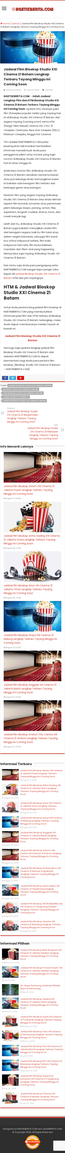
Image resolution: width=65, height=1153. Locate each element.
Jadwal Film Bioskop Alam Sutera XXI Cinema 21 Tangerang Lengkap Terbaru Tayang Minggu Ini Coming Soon (40, 890)
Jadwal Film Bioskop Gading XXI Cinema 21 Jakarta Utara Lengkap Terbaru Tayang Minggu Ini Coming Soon (39, 1003)
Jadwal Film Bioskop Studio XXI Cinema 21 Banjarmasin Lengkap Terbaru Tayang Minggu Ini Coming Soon (22, 415)
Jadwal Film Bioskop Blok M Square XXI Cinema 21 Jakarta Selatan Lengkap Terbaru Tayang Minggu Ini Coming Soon (41, 954)
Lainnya (16, 23)
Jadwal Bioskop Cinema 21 (16, 397)
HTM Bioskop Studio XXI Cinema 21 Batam (22, 393)
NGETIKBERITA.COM (27, 1128)
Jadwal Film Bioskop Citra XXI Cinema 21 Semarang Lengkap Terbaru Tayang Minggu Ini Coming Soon (41, 1034)
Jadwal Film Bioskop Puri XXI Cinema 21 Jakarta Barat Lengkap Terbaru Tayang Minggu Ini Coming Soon (41, 1049)
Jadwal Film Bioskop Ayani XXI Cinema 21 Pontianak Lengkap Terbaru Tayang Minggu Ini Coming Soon (41, 1019)
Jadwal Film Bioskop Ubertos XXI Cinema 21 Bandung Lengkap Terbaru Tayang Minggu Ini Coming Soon (40, 924)
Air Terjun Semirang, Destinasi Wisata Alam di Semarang (40, 987)
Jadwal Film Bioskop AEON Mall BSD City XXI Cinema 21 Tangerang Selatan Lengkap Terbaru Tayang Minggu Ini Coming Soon (41, 908)
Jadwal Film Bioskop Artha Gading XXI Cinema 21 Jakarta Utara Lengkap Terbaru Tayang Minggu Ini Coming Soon (32, 539)
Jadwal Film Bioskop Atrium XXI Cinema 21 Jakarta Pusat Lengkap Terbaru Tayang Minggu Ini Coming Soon (29, 490)
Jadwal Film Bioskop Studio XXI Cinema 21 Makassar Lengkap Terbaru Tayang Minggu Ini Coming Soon (42, 432)
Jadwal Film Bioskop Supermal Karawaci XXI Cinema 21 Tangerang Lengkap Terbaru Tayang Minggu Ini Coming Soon (39, 1080)
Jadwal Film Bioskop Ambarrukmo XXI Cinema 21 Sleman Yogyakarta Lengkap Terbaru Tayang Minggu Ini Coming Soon (40, 873)
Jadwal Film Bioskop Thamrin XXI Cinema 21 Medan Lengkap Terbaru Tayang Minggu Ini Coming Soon (39, 1096)
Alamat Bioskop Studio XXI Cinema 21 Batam (30, 385)
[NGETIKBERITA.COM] (32, 9)
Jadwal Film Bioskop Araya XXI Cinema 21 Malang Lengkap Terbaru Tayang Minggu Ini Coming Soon (30, 639)
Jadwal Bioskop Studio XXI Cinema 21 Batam (24, 400)
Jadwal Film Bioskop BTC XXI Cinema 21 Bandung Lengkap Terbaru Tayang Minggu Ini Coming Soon (41, 1064)
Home (6, 23)
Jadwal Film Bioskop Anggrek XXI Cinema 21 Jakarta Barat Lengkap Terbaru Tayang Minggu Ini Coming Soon (30, 688)
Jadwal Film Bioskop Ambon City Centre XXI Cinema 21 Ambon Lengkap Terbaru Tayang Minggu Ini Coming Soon (31, 738)
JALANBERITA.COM (52, 1128)
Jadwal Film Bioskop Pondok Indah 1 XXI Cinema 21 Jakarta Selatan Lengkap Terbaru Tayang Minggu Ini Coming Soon (41, 972)
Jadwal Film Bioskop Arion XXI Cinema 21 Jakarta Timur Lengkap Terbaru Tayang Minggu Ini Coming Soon (28, 589)
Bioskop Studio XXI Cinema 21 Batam (20, 389)
